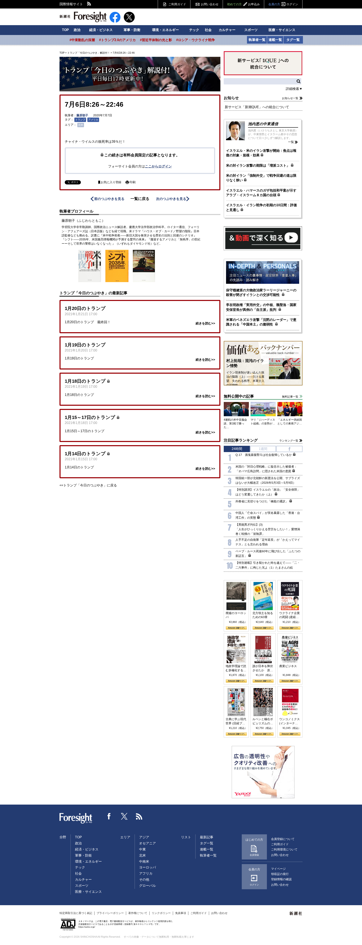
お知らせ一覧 (290, 98)
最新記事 (206, 837)
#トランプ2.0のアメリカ (117, 40)
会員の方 (283, 4)
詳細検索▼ (294, 89)
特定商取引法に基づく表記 (75, 913)
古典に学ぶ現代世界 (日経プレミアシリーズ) (236, 721)
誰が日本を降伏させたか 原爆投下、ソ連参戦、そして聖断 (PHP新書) (262, 668)
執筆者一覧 (257, 39)
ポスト (75, 182)
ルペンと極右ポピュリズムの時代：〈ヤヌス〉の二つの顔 (262, 721)
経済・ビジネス (101, 30)
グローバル (147, 885)
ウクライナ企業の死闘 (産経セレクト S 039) (289, 615)
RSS (89, 4)
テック (194, 30)
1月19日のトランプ (85, 344)
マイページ (278, 868)
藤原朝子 (82, 115)
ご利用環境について (284, 849)
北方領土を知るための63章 (262, 615)
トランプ (80, 119)
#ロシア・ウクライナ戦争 (195, 40)
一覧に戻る (140, 199)
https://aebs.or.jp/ (86, 927)
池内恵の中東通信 (263, 124)
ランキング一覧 (288, 440)
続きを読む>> (205, 323)
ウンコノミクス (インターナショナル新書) (289, 721)
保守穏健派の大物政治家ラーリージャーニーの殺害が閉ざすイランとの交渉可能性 (261, 292)
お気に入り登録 (111, 182)
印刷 (133, 182)
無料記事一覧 (290, 396)
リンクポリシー (161, 913)
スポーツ (251, 30)
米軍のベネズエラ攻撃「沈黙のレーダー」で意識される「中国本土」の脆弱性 (261, 322)
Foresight (76, 818)
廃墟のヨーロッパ (236, 615)
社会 (208, 30)
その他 (144, 879)
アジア (144, 837)
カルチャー (227, 30)
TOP (65, 30)
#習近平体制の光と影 (156, 40)
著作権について (137, 913)
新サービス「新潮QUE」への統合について (257, 107)
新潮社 (296, 913)
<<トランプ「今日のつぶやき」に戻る (88, 485)
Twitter (124, 816)
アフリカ (146, 873)
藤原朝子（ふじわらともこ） (83, 220)
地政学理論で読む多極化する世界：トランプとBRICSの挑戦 (236, 668)
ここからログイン (158, 166)
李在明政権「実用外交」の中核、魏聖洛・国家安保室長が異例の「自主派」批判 (261, 307)
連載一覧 (275, 39)
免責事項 (180, 913)
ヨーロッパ (147, 867)
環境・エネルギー (165, 30)
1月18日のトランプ (86, 381)
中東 (142, 849)
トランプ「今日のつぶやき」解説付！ (88, 52)
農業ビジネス (288, 666)
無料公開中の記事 (239, 396)
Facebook (109, 816)
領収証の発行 (280, 874)
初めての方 (243, 4)
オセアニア (147, 843)
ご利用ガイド (177, 4)
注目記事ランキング (241, 440)
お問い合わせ (209, 4)
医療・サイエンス (282, 30)
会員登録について (283, 839)
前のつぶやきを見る (109, 199)
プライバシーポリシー (110, 913)
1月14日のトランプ (86, 453)
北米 (80, 124)
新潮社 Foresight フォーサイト (83, 17)
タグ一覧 (293, 39)
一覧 (291, 142)
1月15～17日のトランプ (90, 417)
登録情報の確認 (281, 879)
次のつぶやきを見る (171, 199)
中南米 (144, 861)
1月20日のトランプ (85, 308)
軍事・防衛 (132, 30)
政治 (77, 30)
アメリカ (93, 119)
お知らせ (231, 98)
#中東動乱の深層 (82, 40)
